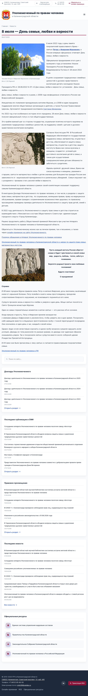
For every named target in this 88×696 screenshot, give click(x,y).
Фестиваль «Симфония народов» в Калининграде (23, 455)
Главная (5, 26)
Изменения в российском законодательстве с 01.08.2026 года (28, 515)
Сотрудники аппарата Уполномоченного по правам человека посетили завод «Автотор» (38, 426)
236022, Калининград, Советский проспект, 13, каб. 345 (23, 679)
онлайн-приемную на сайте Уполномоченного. (26, 232)
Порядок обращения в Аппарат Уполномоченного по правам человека (32, 237)
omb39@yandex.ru (24, 685)
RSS (20, 689)
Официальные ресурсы (33, 689)
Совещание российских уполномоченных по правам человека (28, 568)
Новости (13, 26)
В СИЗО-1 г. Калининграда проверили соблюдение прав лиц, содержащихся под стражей (39, 508)
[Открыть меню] (84, 14)
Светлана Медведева (52, 109)
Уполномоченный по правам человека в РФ (20, 351)
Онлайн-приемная (9, 689)
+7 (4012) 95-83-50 (16, 682)
